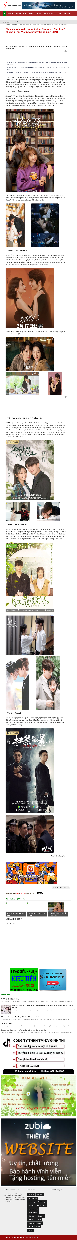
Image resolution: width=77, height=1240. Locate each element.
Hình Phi (49, 430)
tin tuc (38, 1226)
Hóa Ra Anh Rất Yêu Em (13, 529)
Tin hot (31, 1226)
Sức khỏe (67, 13)
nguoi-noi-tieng (33, 1209)
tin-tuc (30, 1230)
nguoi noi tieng (41, 1205)
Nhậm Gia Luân (39, 430)
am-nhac (31, 1195)
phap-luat (31, 1216)
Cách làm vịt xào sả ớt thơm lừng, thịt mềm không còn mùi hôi (20, 1017)
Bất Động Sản (48, 13)
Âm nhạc (10, 13)
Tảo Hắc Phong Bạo (12, 718)
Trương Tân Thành (48, 255)
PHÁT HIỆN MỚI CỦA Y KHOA (10, 999)
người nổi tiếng (33, 1212)
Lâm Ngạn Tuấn (58, 532)
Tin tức (39, 13)
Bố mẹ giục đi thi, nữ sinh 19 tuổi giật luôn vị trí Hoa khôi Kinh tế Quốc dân (23, 1030)
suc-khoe (31, 1223)
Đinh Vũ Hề (40, 96)
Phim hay (31, 13)
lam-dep (31, 1205)
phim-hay (31, 1219)
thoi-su (39, 1223)
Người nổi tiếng (21, 13)
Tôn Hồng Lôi (52, 718)
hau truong (32, 1202)
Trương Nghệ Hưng (38, 718)
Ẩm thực (6, 18)
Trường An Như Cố (28, 427)
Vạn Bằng (31, 534)
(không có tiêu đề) (6, 1023)
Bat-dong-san (33, 1198)
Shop (13, 18)
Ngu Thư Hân (29, 96)
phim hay (40, 1216)
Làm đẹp (58, 13)
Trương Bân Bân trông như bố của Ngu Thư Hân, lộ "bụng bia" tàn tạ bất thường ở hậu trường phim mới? (36, 72)
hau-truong (41, 1202)
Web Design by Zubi (32, 1237)
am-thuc (39, 1195)
